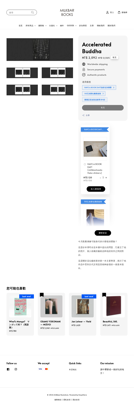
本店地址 (73, 369)
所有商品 (29, 25)
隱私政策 (67, 399)
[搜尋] (32, 12)
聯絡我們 (101, 25)
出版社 (52, 25)
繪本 (62, 25)
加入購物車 (96, 188)
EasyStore (83, 395)
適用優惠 (86, 81)
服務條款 (58, 399)
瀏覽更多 (103, 232)
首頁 (21, 25)
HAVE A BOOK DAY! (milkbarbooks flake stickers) (94, 168)
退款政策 (76, 399)
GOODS (70, 25)
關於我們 (111, 25)
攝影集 (41, 25)
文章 (92, 25)
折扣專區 (83, 25)
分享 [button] (88, 115)
